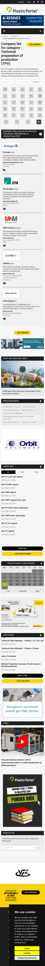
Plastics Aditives (28, 410)
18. (11, 581)
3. (4, 574)
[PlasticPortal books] (22, 800)
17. (4, 581)
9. (40, 574)
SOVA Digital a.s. (10, 301)
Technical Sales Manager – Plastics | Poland (20, 648)
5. (17, 574)
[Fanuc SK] (22, 613)
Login (29, 2)
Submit (38, 848)
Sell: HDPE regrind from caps (13, 500)
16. (41, 578)
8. (34, 574)
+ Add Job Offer (22, 681)
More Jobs (22, 676)
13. (23, 578)
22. (35, 581)
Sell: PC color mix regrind (12, 477)
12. (17, 578)
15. (35, 578)
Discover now (30, 892)
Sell (36, 472)
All (39, 122)
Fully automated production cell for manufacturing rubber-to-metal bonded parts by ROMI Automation (21, 762)
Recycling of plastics (29, 422)
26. (17, 584)
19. (17, 581)
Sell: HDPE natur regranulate (13, 515)
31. (4, 588)
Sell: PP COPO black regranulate (14, 508)
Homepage (4, 36)
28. (29, 584)
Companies (14, 36)
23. (41, 581)
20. (23, 581)
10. (4, 578)
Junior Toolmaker (8, 656)
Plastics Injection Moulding (12, 413)
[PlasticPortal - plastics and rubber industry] (22, 10)
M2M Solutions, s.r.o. (12, 228)
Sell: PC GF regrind (9, 523)
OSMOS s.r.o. (8, 263)
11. (11, 578)
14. (29, 578)
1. (34, 571)
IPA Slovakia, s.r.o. (10, 189)
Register (21, 2)
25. (11, 584)
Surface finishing (29, 407)
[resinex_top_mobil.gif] (22, 21)
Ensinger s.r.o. (9, 152)
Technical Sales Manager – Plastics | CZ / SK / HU (22, 641)
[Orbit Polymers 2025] (22, 445)
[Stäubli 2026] (22, 344)
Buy (22, 472)
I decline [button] (27, 953)
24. (4, 584)
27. (23, 584)
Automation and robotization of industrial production (18, 418)
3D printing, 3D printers (11, 422)
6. (23, 574)
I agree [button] (27, 948)
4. (11, 574)
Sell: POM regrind (8, 492)
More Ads (23, 548)
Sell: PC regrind (7, 531)
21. (29, 581)
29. (35, 584)
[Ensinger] (22, 703)
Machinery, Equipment (11, 410)
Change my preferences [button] (27, 958)
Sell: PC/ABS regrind (9, 484)
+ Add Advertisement (22, 554)
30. (41, 584)
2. (40, 571)
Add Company (34, 44)
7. (29, 574)
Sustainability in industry (12, 407)
